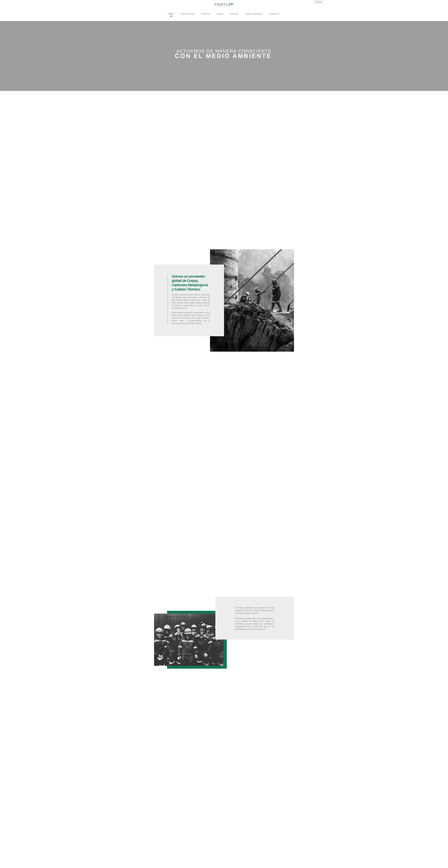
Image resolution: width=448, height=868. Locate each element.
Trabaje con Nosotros (253, 14)
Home (171, 14)
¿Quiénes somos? (187, 14)
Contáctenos (274, 14)
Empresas (234, 14)
